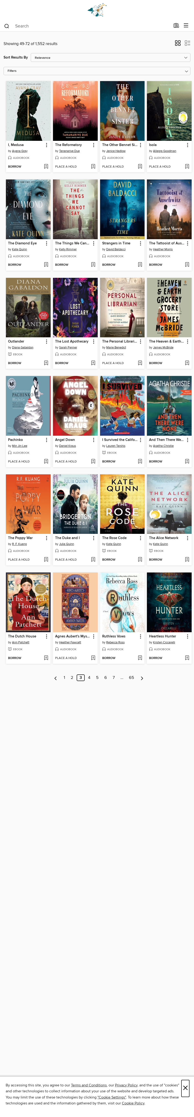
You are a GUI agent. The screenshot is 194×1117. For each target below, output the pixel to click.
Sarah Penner (68, 347)
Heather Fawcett (70, 642)
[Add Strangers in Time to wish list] (140, 265)
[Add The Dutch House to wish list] (46, 658)
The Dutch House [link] (22, 636)
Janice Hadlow (116, 151)
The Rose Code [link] (114, 538)
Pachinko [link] (15, 440)
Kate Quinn (19, 249)
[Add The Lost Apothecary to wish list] (93, 363)
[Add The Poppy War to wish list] (46, 560)
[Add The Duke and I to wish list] (93, 560)
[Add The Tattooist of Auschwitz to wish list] (187, 265)
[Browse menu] (186, 26)
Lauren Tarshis (115, 446)
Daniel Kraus (67, 446)
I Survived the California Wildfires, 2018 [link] (120, 440)
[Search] (7, 26)
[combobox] (87, 26)
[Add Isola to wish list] (187, 167)
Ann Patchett (20, 642)
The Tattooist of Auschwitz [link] (167, 243)
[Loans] (176, 26)
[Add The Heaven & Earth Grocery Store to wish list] (187, 363)
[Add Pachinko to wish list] (46, 462)
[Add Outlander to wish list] (46, 363)
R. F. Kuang (19, 544)
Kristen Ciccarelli (164, 642)
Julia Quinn (66, 544)
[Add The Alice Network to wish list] (187, 560)
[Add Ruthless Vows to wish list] (140, 658)
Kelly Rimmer (68, 249)
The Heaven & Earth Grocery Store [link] (167, 341)
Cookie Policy (133, 1103)
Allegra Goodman (164, 151)
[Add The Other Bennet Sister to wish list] (140, 167)
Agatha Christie (163, 446)
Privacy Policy (126, 1085)
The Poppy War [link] (20, 538)
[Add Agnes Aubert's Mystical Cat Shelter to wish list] (93, 658)
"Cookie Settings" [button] (111, 1097)
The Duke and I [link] (67, 538)
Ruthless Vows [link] (113, 636)
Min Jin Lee (19, 446)
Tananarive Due (69, 151)
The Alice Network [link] (163, 538)
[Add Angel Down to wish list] (93, 462)
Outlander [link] (16, 341)
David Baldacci (116, 249)
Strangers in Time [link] (116, 243)
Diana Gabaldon (22, 347)
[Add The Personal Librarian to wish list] (140, 363)
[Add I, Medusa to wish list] (46, 167)
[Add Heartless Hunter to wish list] (187, 658)
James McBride (163, 347)
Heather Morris (163, 249)
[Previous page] (55, 678)
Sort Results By (16, 57)
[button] (178, 44)
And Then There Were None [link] (167, 440)
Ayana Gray (19, 151)
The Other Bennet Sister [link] (120, 145)
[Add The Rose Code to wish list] (140, 560)
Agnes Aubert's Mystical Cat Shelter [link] (73, 636)
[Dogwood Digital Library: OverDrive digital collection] (97, 10)
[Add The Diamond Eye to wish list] (46, 265)
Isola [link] (153, 145)
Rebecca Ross (115, 642)
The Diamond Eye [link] (22, 243)
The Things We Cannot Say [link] (73, 243)
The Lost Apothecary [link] (71, 341)
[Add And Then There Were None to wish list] (187, 462)
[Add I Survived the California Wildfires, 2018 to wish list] (140, 462)
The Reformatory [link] (68, 145)
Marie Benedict (116, 347)
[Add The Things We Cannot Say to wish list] (93, 265)
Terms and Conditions (89, 1085)
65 (131, 677)
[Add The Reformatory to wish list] (93, 167)
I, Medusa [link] (16, 145)
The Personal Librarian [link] (120, 341)
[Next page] (142, 678)
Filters (12, 71)
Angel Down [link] (65, 440)
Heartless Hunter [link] (162, 636)
